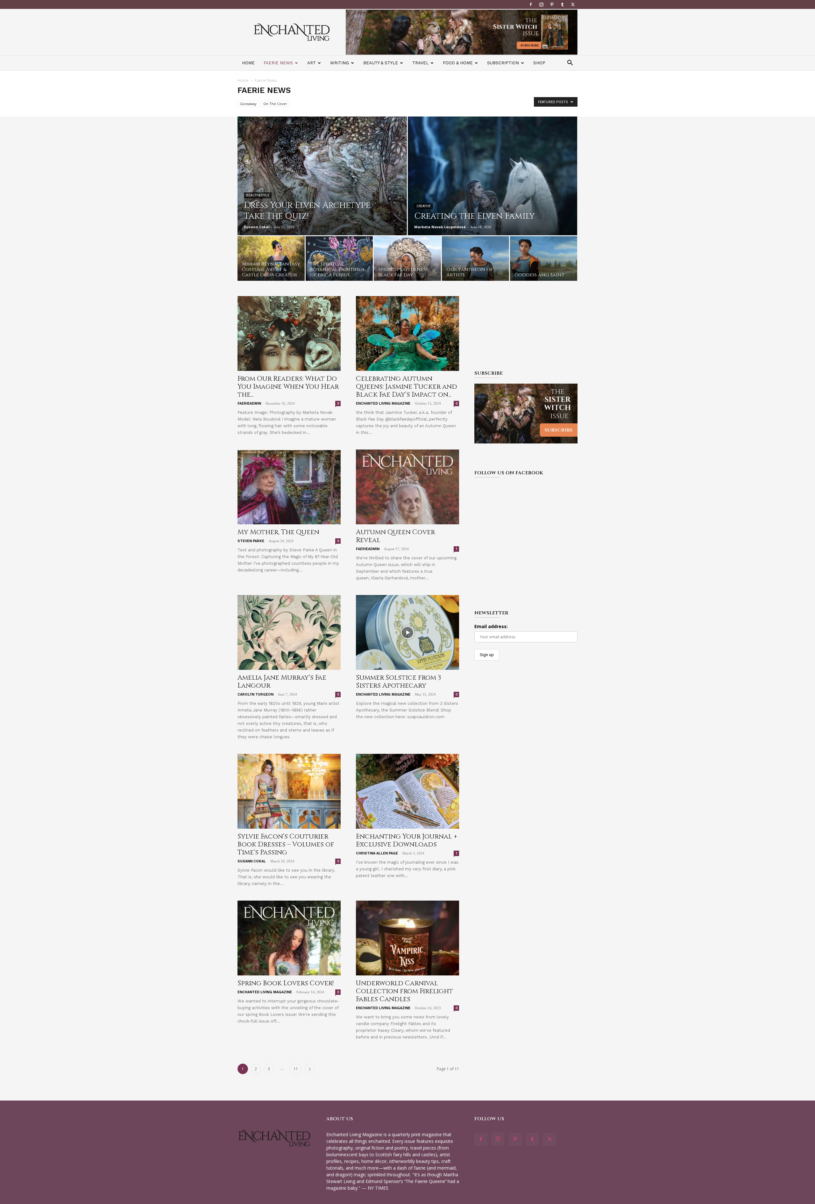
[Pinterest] (551, 4)
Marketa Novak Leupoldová (440, 226)
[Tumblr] (562, 4)
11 (296, 1069)
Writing (339, 62)
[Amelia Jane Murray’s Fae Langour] (289, 632)
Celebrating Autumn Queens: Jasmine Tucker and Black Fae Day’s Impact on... (406, 386)
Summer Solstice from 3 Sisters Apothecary (398, 681)
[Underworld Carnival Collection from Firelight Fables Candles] (407, 938)
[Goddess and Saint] (543, 260)
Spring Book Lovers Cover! (285, 983)
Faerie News (278, 62)
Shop (539, 62)
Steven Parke (250, 541)
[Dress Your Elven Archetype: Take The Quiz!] (322, 190)
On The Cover (275, 103)
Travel (420, 62)
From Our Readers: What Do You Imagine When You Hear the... (288, 386)
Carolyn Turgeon (255, 694)
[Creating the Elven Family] (492, 190)
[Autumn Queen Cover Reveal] (407, 487)
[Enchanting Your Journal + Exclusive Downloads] (407, 791)
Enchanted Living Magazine (383, 403)
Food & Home (458, 62)
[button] (570, 63)
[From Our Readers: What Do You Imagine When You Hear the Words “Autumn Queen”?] (289, 333)
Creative (423, 206)
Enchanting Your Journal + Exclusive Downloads (406, 840)
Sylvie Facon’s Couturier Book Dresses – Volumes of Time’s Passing (285, 844)
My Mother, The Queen (278, 532)
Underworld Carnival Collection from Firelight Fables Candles (404, 991)
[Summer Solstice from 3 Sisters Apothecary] (407, 632)
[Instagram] (541, 4)
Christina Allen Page (377, 853)
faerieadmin (249, 403)
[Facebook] (530, 4)
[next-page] (309, 1069)
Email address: (491, 626)
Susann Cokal (257, 226)
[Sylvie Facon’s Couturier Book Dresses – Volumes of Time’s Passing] (289, 791)
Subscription (503, 62)
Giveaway (248, 103)
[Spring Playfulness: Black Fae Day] (407, 260)
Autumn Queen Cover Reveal (395, 536)
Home (248, 62)
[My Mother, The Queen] (289, 487)
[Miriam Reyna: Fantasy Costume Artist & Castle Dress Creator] (271, 260)
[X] (573, 4)
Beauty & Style (380, 62)
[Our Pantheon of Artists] (475, 260)
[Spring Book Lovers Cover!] (289, 938)
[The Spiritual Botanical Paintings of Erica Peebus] (339, 260)
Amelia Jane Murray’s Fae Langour (281, 681)
